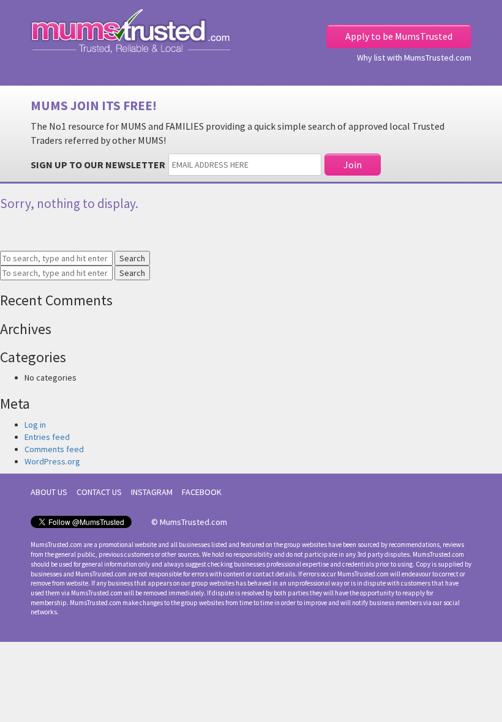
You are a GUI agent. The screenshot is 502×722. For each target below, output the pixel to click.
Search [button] (132, 258)
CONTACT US (99, 491)
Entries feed (47, 436)
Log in (35, 424)
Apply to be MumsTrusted (398, 36)
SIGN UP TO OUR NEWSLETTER (98, 164)
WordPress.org (52, 461)
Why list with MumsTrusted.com (414, 57)
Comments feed (54, 449)
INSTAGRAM (152, 491)
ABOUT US (49, 491)
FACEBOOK (202, 491)
